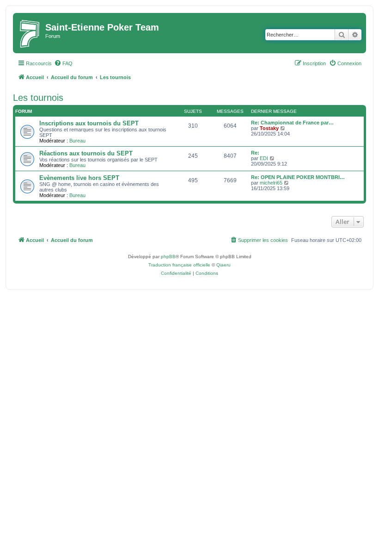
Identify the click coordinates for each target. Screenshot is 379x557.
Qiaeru (223, 264)
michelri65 (271, 183)
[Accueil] (30, 33)
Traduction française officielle (179, 264)
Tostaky (269, 128)
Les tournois (38, 98)
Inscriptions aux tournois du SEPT (89, 123)
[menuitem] (63, 63)
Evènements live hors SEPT (79, 177)
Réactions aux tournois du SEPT (86, 153)
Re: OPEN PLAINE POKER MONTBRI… (298, 177)
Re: (255, 152)
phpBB (168, 256)
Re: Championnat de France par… (292, 122)
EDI (264, 158)
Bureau (77, 140)
